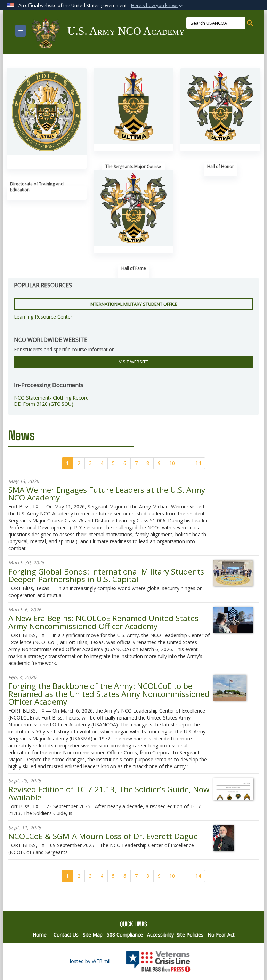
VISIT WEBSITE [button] (133, 362)
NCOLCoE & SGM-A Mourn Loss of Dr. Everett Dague (103, 836)
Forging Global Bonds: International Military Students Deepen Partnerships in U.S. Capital (106, 575)
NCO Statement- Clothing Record (51, 397)
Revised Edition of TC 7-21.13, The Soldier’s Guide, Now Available (108, 793)
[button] (157, 5)
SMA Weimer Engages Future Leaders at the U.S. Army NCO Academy (106, 493)
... (185, 463)
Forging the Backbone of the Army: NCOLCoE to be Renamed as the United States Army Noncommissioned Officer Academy (109, 694)
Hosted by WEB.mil (88, 961)
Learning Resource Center (43, 316)
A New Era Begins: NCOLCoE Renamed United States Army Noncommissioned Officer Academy (103, 622)
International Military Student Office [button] (133, 304)
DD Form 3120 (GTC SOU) (43, 404)
